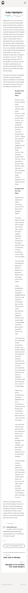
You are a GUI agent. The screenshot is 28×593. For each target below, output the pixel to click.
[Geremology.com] (2, 3)
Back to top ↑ (24, 584)
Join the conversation (14, 545)
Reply (4, 540)
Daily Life (10, 16)
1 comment (18, 16)
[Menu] (25, 2)
